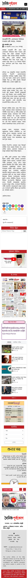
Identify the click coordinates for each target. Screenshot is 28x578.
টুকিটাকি (10, 539)
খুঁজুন (24, 231)
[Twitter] (7, 206)
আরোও (13, 398)
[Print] (4, 209)
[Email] (10, 209)
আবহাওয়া (10, 537)
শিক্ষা (18, 539)
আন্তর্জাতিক (17, 535)
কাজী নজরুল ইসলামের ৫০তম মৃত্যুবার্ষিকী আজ (17, 358)
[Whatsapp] (16, 206)
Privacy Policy (9, 549)
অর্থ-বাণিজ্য (11, 535)
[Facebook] (4, 206)
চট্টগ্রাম (14, 537)
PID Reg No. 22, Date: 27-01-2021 (13, 551)
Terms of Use (18, 549)
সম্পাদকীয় (12, 541)
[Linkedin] (10, 206)
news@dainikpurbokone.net (15, 547)
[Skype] (7, 209)
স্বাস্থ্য (17, 541)
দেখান (14, 442)
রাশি (14, 539)
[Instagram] (19, 206)
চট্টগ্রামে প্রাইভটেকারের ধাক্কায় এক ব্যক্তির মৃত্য (19, 368)
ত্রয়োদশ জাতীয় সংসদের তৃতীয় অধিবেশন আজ (17, 348)
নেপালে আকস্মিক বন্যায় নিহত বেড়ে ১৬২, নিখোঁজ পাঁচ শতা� (19, 379)
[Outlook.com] (19, 209)
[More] (22, 209)
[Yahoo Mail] (22, 206)
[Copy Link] (16, 209)
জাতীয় (19, 537)
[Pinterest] (13, 206)
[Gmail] (13, 209)
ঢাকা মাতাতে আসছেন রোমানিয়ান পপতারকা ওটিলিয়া (17, 389)
